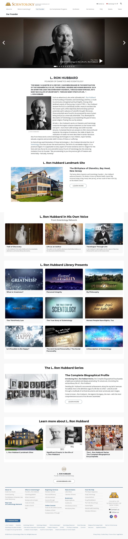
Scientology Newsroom (69, 525)
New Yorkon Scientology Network (13, 503)
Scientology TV (112, 4)
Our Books (76, 9)
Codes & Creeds (29, 503)
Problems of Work (50, 510)
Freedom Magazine (52, 527)
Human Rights (89, 505)
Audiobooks (68, 503)
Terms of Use (112, 534)
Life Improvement (50, 497)
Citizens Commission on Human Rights (65, 529)
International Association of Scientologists (34, 527)
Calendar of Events (70, 494)
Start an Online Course (111, 525)
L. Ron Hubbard (90, 97)
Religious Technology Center (95, 525)
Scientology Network (28, 525)
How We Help (89, 490)
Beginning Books (70, 500)
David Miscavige (81, 525)
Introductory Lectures (71, 506)
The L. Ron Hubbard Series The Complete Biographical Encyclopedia (98, 454)
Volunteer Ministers (90, 511)
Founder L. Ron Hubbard (32, 492)
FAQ (101, 9)
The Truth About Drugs (91, 503)
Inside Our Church (10, 492)
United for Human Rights (30, 529)
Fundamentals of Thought (52, 513)
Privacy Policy (96, 534)
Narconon (90, 527)
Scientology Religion (42, 525)
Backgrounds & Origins (31, 500)
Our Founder (40, 9)
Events (110, 9)
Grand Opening (9, 494)
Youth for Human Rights (46, 529)
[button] (56, 66)
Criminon (83, 527)
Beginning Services (51, 490)
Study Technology (90, 494)
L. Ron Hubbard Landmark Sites (20, 452)
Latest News (68, 492)
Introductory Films (70, 508)
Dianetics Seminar (50, 492)
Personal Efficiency (50, 494)
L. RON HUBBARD (64, 474)
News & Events (70, 490)
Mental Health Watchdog (92, 508)
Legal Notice (120, 534)
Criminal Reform (89, 497)
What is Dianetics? (30, 497)
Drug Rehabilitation (90, 500)
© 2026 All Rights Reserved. (21, 534)
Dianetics (18, 525)
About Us (9, 9)
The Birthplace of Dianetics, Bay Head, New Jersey (14, 498)
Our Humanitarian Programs (58, 9)
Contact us (101, 4)
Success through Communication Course (51, 501)
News (120, 9)
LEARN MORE (78, 186)
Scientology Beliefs (30, 494)
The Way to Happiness (91, 492)
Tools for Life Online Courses (53, 507)
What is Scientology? (24, 9)
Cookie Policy (104, 534)
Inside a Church (29, 505)
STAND (62, 527)
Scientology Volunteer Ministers (13, 527)
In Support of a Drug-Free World (13, 529)
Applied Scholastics (101, 527)
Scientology (35, 144)
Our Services (90, 9)
